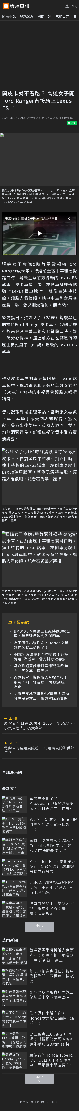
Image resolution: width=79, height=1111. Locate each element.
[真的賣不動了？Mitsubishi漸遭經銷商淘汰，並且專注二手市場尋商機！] (14, 804)
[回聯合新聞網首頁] (6, 6)
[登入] (67, 6)
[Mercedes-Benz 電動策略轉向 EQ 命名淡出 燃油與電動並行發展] (14, 867)
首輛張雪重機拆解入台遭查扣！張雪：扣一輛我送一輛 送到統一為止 (41, 682)
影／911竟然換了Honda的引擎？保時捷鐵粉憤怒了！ (53, 824)
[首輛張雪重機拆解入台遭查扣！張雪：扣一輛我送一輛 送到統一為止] (14, 955)
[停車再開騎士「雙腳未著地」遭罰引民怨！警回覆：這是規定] (14, 909)
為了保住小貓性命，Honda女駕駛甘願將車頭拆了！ (41, 645)
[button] (74, 6)
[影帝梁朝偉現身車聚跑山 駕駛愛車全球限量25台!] (14, 998)
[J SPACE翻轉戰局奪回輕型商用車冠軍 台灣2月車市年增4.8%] (14, 888)
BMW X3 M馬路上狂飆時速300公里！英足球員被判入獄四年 (42, 633)
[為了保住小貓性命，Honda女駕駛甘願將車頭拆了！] (14, 1018)
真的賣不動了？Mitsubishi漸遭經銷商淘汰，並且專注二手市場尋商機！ (51, 803)
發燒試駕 (27, 16)
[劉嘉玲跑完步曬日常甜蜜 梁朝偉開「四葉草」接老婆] (14, 977)
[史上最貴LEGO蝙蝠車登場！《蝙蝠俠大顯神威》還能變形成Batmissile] (14, 1040)
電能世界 (62, 16)
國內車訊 (9, 16)
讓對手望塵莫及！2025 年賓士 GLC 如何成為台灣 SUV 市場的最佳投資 (52, 845)
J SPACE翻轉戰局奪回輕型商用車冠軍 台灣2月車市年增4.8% (51, 887)
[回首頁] (19, 6)
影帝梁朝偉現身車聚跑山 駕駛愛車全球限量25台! (51, 994)
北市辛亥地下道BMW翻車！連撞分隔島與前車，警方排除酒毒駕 (41, 696)
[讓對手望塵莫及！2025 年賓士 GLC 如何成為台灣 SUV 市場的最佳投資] (14, 846)
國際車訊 (44, 16)
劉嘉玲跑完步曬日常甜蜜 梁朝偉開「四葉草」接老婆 (41, 668)
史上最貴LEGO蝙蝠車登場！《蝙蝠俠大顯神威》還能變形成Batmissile (51, 1039)
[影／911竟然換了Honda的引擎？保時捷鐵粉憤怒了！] (14, 825)
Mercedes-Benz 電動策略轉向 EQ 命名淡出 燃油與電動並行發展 (52, 866)
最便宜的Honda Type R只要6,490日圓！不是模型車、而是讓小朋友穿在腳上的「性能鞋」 (52, 1060)
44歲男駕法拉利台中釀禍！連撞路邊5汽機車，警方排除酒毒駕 (41, 656)
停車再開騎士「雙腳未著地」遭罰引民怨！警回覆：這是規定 (51, 908)
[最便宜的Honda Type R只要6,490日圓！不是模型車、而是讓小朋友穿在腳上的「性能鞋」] (14, 1060)
